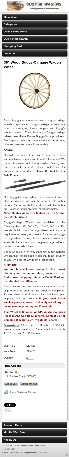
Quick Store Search (16, 38)
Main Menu (10, 16)
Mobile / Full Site (14, 432)
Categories (10, 24)
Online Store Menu (15, 31)
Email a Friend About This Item (23, 392)
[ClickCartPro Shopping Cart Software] (66, 455)
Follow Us (10, 439)
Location (9, 53)
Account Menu (13, 425)
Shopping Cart (13, 46)
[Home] (34, 9)
